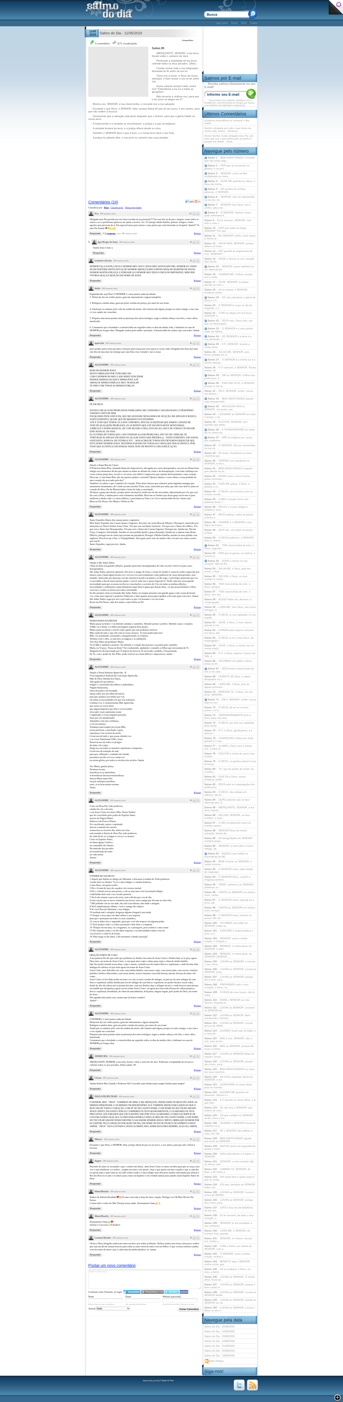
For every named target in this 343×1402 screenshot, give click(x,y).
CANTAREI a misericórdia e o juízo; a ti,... (228, 932)
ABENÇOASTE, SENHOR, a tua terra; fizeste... (229, 809)
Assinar (92, 1308)
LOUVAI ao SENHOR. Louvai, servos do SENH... (228, 1024)
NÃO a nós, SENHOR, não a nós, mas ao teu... (228, 1040)
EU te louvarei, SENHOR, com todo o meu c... (227, 222)
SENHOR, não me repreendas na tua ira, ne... (229, 198)
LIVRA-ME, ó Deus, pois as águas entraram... (226, 685)
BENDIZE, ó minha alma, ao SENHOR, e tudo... (228, 947)
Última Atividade (133, 207)
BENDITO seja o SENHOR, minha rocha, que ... (227, 1263)
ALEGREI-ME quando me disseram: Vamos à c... (226, 1093)
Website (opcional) (172, 1296)
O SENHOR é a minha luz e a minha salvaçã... (229, 361)
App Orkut (222, 23)
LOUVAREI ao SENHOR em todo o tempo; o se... (230, 415)
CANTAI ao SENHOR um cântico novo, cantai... (229, 893)
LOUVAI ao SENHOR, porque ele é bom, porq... (228, 978)
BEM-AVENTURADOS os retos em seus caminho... (229, 1070)
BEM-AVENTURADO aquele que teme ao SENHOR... (228, 1140)
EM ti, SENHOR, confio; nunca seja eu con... (230, 701)
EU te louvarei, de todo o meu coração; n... (229, 1217)
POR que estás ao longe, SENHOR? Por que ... (225, 229)
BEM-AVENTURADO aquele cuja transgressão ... (228, 400)
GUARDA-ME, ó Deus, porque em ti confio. (228, 276)
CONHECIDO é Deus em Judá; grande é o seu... (229, 739)
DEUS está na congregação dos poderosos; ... (229, 786)
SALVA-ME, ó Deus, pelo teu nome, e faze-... (227, 570)
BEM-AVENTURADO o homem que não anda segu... (229, 159)
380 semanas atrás (107, 214)
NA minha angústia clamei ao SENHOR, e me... (228, 1078)
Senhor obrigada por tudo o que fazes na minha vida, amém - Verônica (227, 129)
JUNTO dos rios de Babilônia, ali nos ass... (228, 1209)
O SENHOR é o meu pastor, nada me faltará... (228, 330)
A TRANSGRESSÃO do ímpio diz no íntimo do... (229, 431)
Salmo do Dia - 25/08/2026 (219, 1326)
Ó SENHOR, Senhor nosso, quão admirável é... (228, 214)
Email (128, 1296)
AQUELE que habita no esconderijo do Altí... (226, 855)
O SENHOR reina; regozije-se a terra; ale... (229, 901)
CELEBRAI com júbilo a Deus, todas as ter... (228, 662)
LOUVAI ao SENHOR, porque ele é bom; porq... (228, 1201)
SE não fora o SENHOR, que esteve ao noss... (228, 1109)
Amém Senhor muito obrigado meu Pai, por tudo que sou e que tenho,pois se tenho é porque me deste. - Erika (228, 138)
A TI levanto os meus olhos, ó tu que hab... (230, 1101)
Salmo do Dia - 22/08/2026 (219, 1341)
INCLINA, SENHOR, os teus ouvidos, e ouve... (227, 816)
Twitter (254, 23)
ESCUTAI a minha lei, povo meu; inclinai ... (229, 755)
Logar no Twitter (172, 1292)
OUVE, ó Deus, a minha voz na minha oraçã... (229, 647)
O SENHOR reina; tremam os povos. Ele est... (228, 917)
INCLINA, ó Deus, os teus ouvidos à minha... (225, 578)
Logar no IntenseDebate (131, 1292)
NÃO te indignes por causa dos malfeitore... (228, 439)
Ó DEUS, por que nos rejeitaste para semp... (229, 724)
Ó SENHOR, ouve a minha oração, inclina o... (227, 1255)
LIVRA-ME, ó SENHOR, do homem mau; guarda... (227, 1232)
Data (106, 207)
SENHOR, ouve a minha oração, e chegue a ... (225, 940)
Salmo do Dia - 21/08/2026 (219, 1345)
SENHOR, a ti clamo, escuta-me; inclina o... (228, 1240)
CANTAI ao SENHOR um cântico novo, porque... (229, 909)
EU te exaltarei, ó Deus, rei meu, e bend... (227, 1270)
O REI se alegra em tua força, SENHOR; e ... (228, 314)
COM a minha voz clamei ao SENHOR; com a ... (228, 1247)
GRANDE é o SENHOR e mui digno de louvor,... (228, 523)
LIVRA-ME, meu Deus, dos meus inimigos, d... (230, 608)
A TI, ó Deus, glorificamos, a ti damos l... (228, 732)
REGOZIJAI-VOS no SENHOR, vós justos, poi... (224, 408)
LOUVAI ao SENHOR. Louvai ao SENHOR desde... (230, 1293)
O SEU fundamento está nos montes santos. (227, 824)
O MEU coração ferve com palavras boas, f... (226, 500)
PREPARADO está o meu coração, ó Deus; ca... (226, 986)
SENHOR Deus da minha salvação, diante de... (225, 832)
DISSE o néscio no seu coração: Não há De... (229, 260)
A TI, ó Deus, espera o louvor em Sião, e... (230, 654)
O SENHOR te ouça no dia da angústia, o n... (228, 306)
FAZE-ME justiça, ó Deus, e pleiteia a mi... (227, 485)
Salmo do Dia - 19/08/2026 (219, 1355)
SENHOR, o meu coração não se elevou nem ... (229, 1163)
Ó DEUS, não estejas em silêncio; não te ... (225, 793)
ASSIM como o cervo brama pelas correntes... (227, 477)
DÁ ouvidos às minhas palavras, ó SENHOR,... (225, 190)
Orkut (234, 23)
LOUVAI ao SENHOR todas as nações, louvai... (229, 1055)
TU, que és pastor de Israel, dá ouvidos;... (229, 770)
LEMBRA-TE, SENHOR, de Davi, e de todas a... (227, 1170)
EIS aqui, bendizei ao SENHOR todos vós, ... (229, 1186)
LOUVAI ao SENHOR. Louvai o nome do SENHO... (229, 1193)
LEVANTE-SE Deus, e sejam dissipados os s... (227, 678)
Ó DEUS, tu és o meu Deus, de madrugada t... (229, 639)
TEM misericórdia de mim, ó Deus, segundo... (229, 547)
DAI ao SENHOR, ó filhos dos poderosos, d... (229, 377)
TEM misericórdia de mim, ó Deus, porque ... (227, 585)
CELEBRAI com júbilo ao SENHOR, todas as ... (226, 924)
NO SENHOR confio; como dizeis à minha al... (230, 237)
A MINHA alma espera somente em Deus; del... (229, 631)
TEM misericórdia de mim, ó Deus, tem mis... (227, 593)
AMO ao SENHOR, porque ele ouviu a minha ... (229, 1047)
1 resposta (110, 233)
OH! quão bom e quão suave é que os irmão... (229, 1178)
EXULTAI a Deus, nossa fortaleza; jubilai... (224, 778)
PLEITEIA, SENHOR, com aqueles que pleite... (226, 423)
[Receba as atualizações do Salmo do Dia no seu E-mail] (252, 1389)
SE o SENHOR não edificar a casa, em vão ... (228, 1132)
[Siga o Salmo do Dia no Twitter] (239, 1389)
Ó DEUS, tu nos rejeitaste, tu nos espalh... (230, 616)
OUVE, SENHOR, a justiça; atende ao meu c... (226, 283)
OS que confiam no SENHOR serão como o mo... (228, 1117)
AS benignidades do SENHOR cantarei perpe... (228, 839)
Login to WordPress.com (152, 1292)
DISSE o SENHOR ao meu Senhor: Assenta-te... (227, 1001)
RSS (243, 23)
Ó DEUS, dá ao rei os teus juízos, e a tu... (226, 709)
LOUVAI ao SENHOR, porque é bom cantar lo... (229, 1286)
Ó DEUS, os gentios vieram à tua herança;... (230, 762)
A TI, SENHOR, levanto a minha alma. (227, 345)
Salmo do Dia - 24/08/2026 (219, 1331)
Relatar (197, 233)
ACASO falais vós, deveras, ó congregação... (228, 601)
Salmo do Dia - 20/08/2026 (219, 1350)
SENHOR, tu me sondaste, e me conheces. (228, 1224)
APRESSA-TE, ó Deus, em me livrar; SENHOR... (228, 693)
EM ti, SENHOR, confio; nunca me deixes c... (228, 392)
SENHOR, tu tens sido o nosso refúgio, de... (228, 847)
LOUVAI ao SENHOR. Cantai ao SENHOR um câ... (230, 1301)
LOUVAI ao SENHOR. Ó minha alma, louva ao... (229, 1278)
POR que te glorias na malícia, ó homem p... (229, 554)
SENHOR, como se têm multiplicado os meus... (225, 175)
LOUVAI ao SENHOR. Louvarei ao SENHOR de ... (229, 1009)
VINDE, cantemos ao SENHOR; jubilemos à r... (229, 886)
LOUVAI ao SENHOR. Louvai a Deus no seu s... (229, 1309)
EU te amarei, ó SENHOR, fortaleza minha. (226, 291)
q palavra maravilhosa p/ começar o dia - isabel (227, 122)
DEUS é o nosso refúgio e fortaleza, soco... (226, 508)
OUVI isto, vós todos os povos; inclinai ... (228, 531)
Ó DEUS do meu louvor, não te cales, (229, 993)
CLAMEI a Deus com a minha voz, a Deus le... (228, 747)
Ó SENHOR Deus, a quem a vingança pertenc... (227, 878)
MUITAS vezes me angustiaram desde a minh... (230, 1147)
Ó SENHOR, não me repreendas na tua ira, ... (229, 447)
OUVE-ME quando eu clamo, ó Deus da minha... (229, 183)
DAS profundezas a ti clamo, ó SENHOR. (229, 1155)
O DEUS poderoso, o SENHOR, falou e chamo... (229, 539)
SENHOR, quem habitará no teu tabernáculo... (229, 268)
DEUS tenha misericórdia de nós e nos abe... (229, 670)
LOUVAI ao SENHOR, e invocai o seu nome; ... (229, 963)
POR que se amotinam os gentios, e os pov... (227, 167)
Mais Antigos (216, 1360)
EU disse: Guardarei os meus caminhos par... (228, 454)
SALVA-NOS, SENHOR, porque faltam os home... (229, 245)
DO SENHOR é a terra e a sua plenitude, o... (228, 338)
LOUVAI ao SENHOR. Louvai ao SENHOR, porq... (230, 970)
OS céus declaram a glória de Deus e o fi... (229, 299)
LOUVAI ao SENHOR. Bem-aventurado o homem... (227, 1017)
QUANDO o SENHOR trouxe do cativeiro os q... (230, 1124)
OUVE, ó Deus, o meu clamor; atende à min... (228, 624)
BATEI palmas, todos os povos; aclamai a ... (229, 516)
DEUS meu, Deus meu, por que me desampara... (228, 322)
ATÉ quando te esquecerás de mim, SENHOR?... (228, 252)
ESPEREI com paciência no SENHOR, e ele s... (227, 462)
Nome (91, 1296)
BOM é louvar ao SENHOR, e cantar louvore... (228, 863)
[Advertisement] (150, 23)
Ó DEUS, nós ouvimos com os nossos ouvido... (228, 493)
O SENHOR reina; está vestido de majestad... (228, 870)
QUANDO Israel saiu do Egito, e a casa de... (230, 1032)
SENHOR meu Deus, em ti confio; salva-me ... (227, 206)
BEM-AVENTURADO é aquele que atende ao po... (228, 470)
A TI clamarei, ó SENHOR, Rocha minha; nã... (230, 369)
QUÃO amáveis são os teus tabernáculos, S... (227, 801)
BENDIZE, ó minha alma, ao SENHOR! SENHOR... (228, 955)
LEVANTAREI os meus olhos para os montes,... (228, 1086)
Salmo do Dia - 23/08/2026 (219, 1336)
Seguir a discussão (197, 201)
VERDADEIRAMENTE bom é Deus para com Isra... (227, 716)
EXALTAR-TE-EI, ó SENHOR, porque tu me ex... (229, 384)
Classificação (116, 207)
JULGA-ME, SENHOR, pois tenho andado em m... (226, 353)
